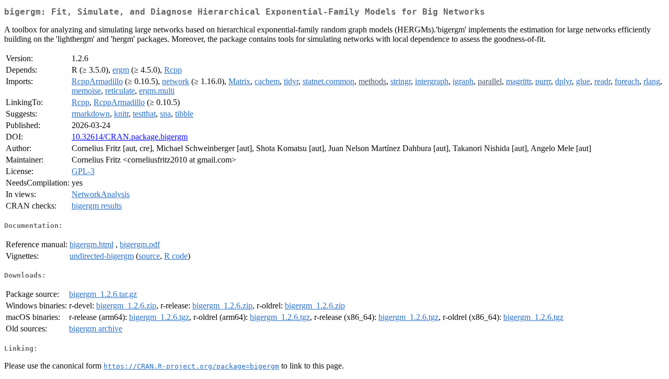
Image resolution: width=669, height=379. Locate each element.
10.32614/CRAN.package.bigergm (130, 136)
